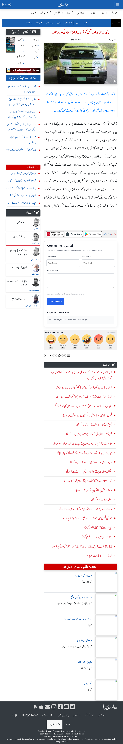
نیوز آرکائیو (89, 715)
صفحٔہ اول (114, 12)
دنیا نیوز (15, 715)
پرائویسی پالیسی (63, 715)
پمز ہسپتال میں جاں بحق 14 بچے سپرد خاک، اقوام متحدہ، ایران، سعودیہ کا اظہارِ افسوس (21, 174)
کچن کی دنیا (88, 683)
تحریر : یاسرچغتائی (87, 582)
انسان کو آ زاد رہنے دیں (83, 575)
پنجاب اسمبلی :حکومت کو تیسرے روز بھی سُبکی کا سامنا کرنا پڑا (22, 89)
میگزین (34, 12)
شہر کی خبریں (70, 12)
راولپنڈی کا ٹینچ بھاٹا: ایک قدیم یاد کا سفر (18, 252)
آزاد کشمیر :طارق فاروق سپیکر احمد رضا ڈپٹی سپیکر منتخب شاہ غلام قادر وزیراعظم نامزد (21, 127)
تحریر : (90, 625)
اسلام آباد (68, 23)
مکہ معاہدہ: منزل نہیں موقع (81, 597)
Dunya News (30, 715)
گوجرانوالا (39, 23)
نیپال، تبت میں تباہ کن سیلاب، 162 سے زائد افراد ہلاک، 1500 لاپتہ (22, 203)
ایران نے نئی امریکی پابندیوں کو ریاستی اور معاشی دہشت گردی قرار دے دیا (22, 188)
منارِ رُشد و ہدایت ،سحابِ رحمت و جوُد (77, 619)
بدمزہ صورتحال (22, 222)
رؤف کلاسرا (35, 243)
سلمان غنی (35, 274)
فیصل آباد (49, 23)
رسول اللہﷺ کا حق (19, 299)
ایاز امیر (36, 229)
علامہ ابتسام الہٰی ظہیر (32, 306)
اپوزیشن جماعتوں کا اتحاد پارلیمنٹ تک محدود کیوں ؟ (21, 152)
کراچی (77, 23)
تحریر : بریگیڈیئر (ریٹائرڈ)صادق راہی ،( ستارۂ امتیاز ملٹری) (75, 603)
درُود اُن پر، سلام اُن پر (83, 640)
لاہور (85, 23)
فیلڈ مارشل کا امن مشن (19, 268)
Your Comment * (53, 270)
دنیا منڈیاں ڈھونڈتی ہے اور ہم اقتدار (17, 283)
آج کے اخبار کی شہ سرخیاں (20, 78)
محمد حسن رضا (34, 290)
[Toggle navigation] (117, 4)
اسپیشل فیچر (59, 12)
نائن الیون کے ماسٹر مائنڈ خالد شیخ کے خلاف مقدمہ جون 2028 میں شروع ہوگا (21, 196)
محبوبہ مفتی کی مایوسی (20, 237)
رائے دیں (77, 715)
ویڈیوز (67, 724)
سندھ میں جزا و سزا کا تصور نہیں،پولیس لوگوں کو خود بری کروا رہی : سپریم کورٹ (22, 114)
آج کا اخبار (93, 12)
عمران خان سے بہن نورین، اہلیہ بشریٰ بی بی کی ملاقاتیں (21, 139)
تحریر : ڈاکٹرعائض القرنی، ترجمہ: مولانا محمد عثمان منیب (76, 646)
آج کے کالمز (82, 12)
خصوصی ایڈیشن (45, 12)
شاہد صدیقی (35, 259)
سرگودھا (29, 23)
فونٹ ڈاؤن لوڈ (55, 724)
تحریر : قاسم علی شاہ (86, 668)
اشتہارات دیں (48, 715)
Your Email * (86, 257)
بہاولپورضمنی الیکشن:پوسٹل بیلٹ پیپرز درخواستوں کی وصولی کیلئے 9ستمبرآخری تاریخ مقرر (22, 102)
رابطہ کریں (102, 715)
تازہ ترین (104, 12)
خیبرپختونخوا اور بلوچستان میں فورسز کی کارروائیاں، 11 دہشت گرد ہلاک (23, 181)
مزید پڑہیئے (107, 364)
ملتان (59, 23)
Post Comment (56, 301)
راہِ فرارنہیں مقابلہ (84, 662)
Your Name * (51, 257)
